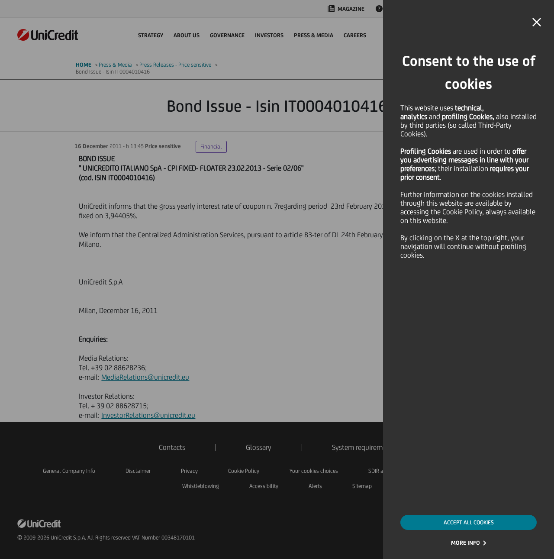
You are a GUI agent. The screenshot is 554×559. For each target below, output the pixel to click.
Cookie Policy (462, 211)
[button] (537, 22)
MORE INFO (465, 543)
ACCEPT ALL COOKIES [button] (469, 522)
